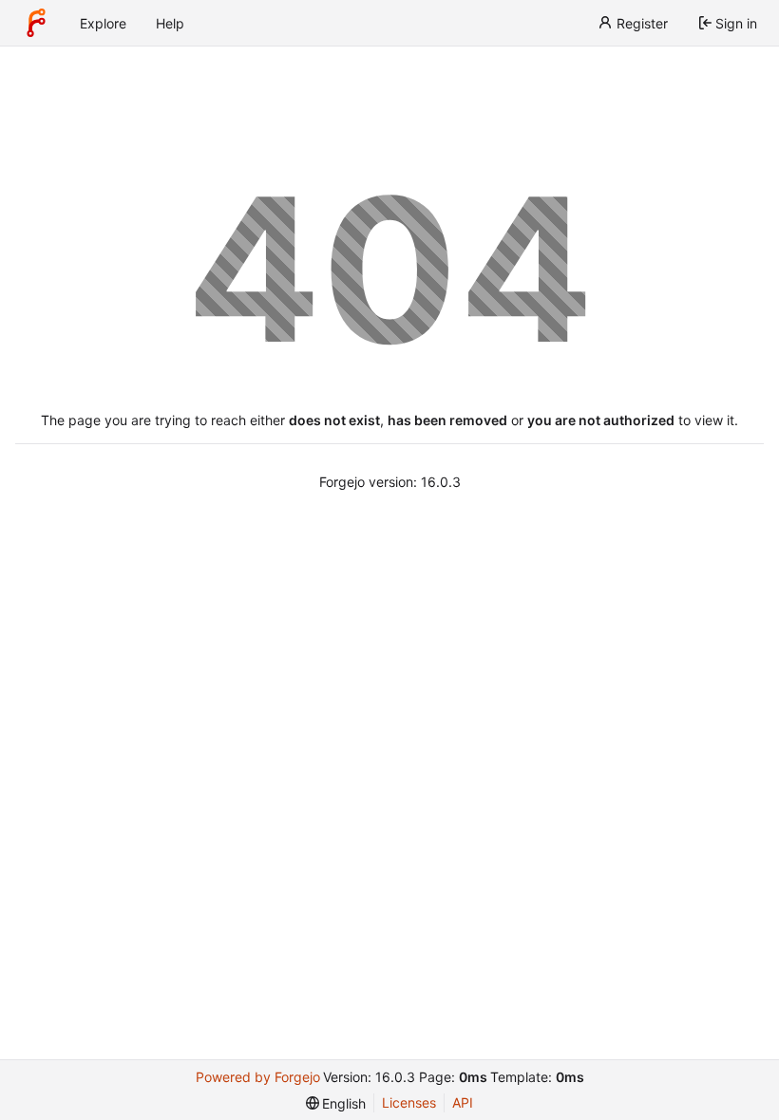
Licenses (409, 1102)
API (462, 1102)
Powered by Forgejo (258, 1077)
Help (170, 23)
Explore (103, 23)
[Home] (36, 23)
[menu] (336, 1103)
